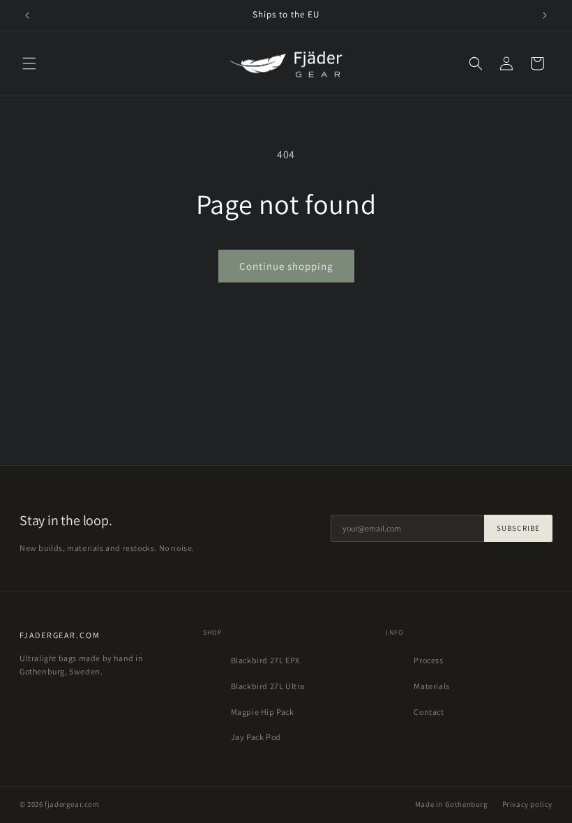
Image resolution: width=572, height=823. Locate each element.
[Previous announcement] (27, 15)
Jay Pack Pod (256, 737)
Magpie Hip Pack (262, 712)
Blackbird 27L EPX (265, 660)
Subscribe (518, 528)
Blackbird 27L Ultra (268, 686)
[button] (29, 63)
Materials (431, 686)
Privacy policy (527, 804)
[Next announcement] (544, 15)
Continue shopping (286, 266)
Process (428, 660)
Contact (429, 712)
